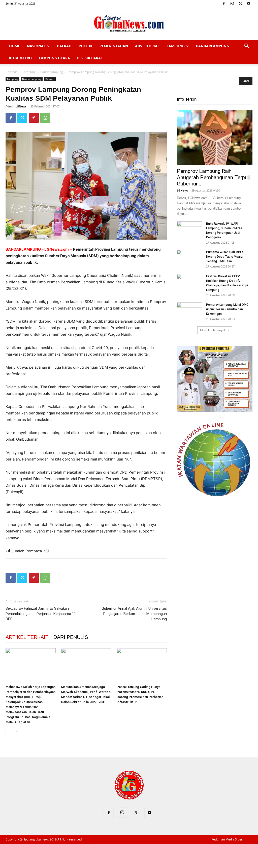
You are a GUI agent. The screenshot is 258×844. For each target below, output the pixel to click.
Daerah (64, 46)
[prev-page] (9, 732)
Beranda (12, 72)
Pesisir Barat (90, 58)
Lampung (176, 46)
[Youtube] (248, 3)
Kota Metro (20, 58)
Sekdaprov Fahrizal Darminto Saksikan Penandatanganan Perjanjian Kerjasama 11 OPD (41, 613)
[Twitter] (240, 3)
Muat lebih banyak (213, 330)
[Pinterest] (34, 118)
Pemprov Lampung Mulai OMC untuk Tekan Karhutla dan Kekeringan (227, 309)
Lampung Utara (54, 58)
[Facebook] (224, 3)
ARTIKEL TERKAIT (27, 637)
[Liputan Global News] (129, 23)
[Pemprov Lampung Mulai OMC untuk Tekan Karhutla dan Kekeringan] (189, 311)
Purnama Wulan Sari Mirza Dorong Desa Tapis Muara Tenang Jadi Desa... (224, 256)
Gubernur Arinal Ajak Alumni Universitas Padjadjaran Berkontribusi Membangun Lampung (134, 613)
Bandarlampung (212, 46)
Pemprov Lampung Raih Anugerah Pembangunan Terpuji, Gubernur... (214, 177)
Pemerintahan (114, 46)
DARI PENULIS (70, 637)
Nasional (36, 46)
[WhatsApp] (45, 118)
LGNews (20, 106)
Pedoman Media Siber (226, 839)
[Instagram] (232, 3)
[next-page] (17, 732)
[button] (246, 46)
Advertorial (147, 46)
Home (14, 46)
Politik (85, 46)
